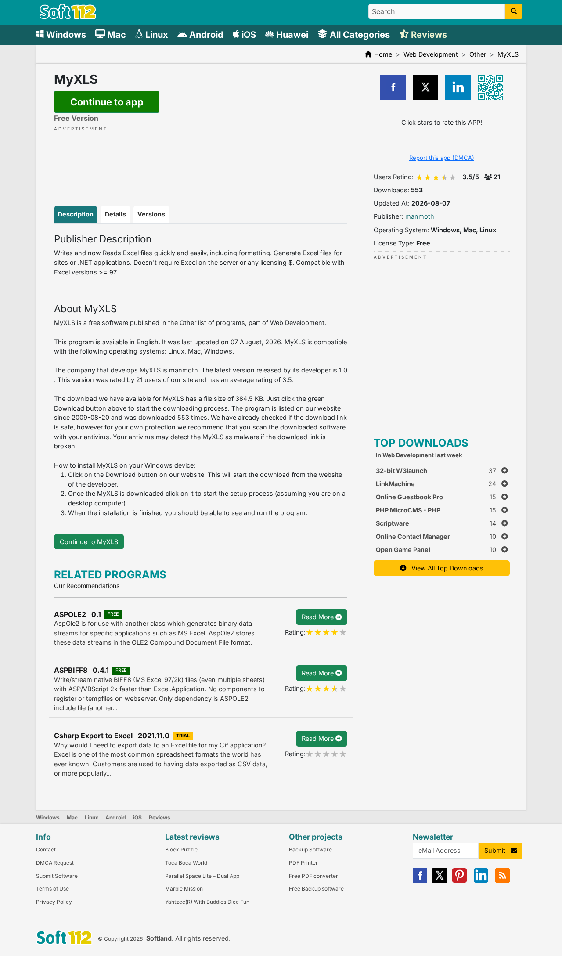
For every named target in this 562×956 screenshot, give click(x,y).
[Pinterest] (459, 880)
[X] (439, 880)
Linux (91, 817)
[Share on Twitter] (425, 87)
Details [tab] (115, 214)
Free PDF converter (313, 876)
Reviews (159, 817)
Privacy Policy (54, 901)
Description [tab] (76, 214)
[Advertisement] (200, 159)
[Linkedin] (481, 880)
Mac (72, 817)
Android (115, 817)
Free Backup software (316, 888)
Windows (48, 817)
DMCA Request (55, 862)
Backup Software (310, 849)
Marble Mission (184, 888)
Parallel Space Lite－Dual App (202, 876)
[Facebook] (420, 880)
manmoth (419, 216)
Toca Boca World (186, 862)
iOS (137, 817)
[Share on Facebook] (393, 87)
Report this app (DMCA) (441, 157)
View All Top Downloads (444, 568)
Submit (497, 850)
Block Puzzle (181, 849)
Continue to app (107, 102)
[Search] (513, 11)
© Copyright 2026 (120, 938)
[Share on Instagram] (458, 87)
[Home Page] (68, 17)
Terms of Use (52, 888)
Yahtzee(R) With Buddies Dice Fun (207, 901)
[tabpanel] (200, 375)
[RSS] (502, 880)
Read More (318, 616)
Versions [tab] (151, 214)
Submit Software (57, 876)
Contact (46, 849)
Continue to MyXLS (89, 541)
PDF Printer (303, 862)
